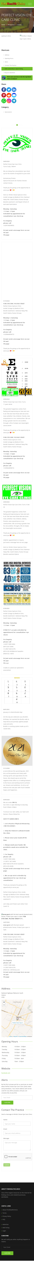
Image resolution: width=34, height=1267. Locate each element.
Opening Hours (8, 58)
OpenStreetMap (22, 1036)
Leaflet (10, 1036)
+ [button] (4, 1002)
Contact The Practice (10, 65)
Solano (19, 25)
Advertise (5, 1224)
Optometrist (8, 112)
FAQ (4, 1219)
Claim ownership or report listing (13, 69)
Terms (5, 1213)
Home (3, 25)
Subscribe (7, 1102)
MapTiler (16, 1036)
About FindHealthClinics (10, 1210)
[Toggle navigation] (30, 4)
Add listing (6, 1227)
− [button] (4, 1005)
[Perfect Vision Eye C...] (17, 1019)
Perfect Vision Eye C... (18, 1023)
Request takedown (9, 72)
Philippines (11, 25)
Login (4, 1231)
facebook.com (5, 1073)
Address (6, 55)
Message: (6, 1138)
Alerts (6, 62)
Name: (5, 1120)
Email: (5, 1129)
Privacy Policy (7, 1216)
